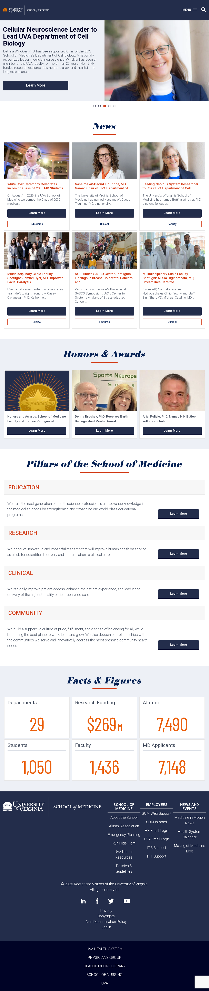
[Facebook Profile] (97, 901)
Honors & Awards (105, 354)
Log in (106, 927)
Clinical (104, 224)
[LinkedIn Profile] (83, 901)
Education (37, 224)
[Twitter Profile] (111, 901)
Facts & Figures (105, 681)
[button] (203, 10)
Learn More (35, 85)
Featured (104, 321)
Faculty (172, 224)
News (104, 126)
